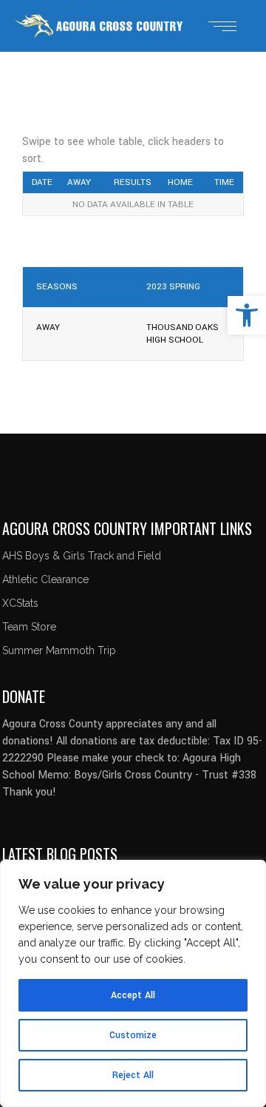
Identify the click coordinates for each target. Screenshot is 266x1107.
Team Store (29, 627)
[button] (247, 315)
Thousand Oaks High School (182, 334)
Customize (133, 1035)
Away (79, 182)
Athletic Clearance (45, 579)
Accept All (133, 995)
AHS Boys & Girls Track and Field (81, 556)
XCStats (20, 603)
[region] (133, 983)
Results (132, 182)
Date (42, 182)
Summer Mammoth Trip (59, 650)
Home (180, 182)
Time (224, 182)
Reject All (133, 1075)
